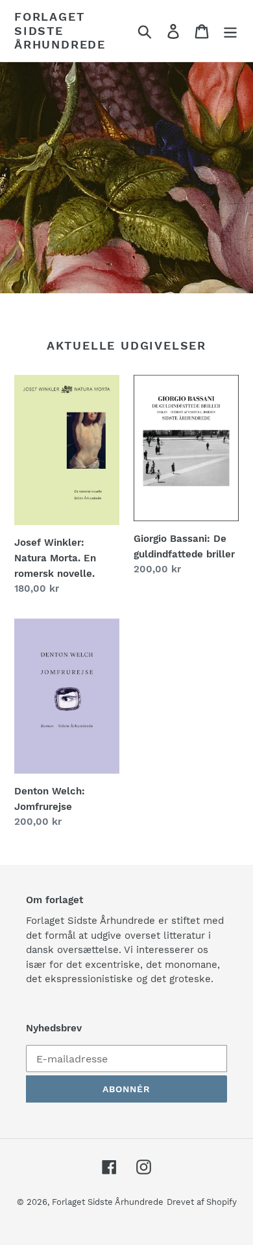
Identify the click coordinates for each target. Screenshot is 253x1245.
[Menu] (230, 30)
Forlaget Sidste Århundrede (60, 30)
